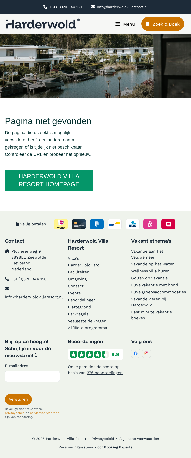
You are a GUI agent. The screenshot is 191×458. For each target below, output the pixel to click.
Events (74, 293)
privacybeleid (15, 413)
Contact (76, 286)
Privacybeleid (103, 439)
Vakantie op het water (152, 264)
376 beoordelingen (105, 372)
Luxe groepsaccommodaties (158, 292)
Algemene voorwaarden (139, 439)
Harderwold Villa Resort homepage (49, 180)
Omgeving (77, 279)
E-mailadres (16, 365)
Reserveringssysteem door (95, 447)
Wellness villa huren (150, 271)
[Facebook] (135, 353)
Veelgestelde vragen (87, 321)
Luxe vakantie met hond (154, 285)
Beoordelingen (82, 300)
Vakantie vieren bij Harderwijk (148, 302)
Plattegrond (79, 307)
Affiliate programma (87, 328)
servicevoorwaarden (44, 413)
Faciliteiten (78, 272)
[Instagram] (146, 353)
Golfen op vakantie (149, 278)
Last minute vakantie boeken (151, 315)
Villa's (73, 258)
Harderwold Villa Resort (88, 244)
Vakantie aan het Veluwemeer (147, 254)
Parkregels (78, 314)
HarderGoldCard (84, 265)
